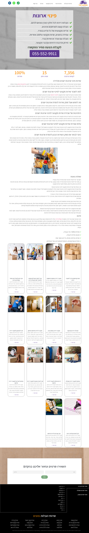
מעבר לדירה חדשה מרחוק (35, 331)
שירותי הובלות (68, 3)
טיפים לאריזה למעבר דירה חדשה (16, 382)
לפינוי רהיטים (54, 95)
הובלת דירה (59, 219)
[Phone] (18, 3)
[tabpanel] (33, 498)
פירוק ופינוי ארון (22, 84)
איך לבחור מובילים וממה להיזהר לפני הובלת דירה (35, 279)
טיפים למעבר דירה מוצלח (73, 381)
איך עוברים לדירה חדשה (54, 433)
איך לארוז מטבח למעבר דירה (35, 381)
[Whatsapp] (14, 3)
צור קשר (35, 3)
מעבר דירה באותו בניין (54, 331)
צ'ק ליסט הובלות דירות (73, 433)
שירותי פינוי (58, 3)
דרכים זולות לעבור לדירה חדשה (54, 382)
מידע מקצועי (49, 3)
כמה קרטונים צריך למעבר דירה (73, 279)
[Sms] (9, 3)
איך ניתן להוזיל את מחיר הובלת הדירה (16, 279)
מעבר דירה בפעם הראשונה (54, 278)
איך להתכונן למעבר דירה (16, 331)
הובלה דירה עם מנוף (72, 331)
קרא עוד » (73, 292)
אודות (41, 3)
